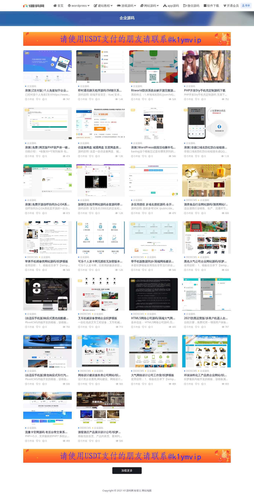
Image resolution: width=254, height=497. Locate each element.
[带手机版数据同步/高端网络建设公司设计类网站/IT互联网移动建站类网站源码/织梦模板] (153, 237)
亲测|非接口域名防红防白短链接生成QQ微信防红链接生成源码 (205, 149)
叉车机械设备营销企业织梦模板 (97, 318)
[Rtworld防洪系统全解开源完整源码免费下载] (153, 66)
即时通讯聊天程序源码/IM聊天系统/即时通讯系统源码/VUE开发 (98, 92)
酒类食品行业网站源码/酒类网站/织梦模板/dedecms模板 (206, 205)
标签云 (137, 490)
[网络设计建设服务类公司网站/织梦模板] (100, 351)
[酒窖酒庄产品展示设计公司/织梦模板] (100, 408)
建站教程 (104, 6)
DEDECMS (191, 200)
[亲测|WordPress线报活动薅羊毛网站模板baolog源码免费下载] (153, 123)
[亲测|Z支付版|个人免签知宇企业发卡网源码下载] (47, 66)
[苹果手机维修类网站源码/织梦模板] (47, 237)
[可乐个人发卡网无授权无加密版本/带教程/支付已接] (100, 237)
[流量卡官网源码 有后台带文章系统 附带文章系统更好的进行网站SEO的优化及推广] (47, 408)
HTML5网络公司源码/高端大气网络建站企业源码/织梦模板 (153, 319)
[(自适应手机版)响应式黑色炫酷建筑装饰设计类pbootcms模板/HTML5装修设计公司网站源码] (47, 294)
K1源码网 (128, 490)
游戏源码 (127, 6)
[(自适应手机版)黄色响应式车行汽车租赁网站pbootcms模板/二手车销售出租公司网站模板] (47, 351)
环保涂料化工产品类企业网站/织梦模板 (205, 376)
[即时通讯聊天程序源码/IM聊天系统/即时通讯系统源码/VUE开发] (100, 66)
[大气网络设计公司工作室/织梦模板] (153, 351)
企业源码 (31, 86)
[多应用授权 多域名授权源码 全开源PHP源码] (153, 180)
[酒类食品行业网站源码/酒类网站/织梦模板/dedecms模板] (206, 180)
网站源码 (150, 6)
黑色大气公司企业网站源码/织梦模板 (205, 262)
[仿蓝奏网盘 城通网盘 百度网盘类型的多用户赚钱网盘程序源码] (100, 123)
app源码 (173, 6)
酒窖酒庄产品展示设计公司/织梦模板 (99, 433)
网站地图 (147, 490)
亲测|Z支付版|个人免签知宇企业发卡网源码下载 (47, 92)
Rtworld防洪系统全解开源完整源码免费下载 (153, 92)
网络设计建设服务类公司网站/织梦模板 (99, 376)
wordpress (79, 6)
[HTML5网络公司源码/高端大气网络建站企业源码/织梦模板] (153, 294)
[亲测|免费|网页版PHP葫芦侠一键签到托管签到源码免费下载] (47, 123)
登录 (247, 5)
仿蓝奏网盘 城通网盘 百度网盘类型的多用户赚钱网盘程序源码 (99, 149)
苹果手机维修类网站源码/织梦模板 (46, 261)
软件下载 (213, 6)
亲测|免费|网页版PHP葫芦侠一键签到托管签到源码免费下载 (46, 149)
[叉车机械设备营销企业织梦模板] (100, 294)
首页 (60, 6)
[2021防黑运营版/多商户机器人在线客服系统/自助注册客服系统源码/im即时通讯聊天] (206, 294)
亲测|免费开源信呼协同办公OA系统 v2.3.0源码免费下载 (47, 205)
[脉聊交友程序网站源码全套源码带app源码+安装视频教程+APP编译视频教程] (100, 180)
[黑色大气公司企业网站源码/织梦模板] (206, 237)
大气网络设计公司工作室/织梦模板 (152, 375)
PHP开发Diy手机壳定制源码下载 (204, 90)
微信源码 (193, 6)
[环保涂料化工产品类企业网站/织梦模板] (206, 351)
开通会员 (233, 6)
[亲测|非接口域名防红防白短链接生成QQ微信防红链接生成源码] (206, 123)
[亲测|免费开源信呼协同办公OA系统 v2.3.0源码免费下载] (47, 180)
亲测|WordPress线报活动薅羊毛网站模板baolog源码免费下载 (153, 149)
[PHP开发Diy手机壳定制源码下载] (206, 66)
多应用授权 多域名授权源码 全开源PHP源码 (152, 205)
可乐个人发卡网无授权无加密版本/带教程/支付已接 (99, 262)
